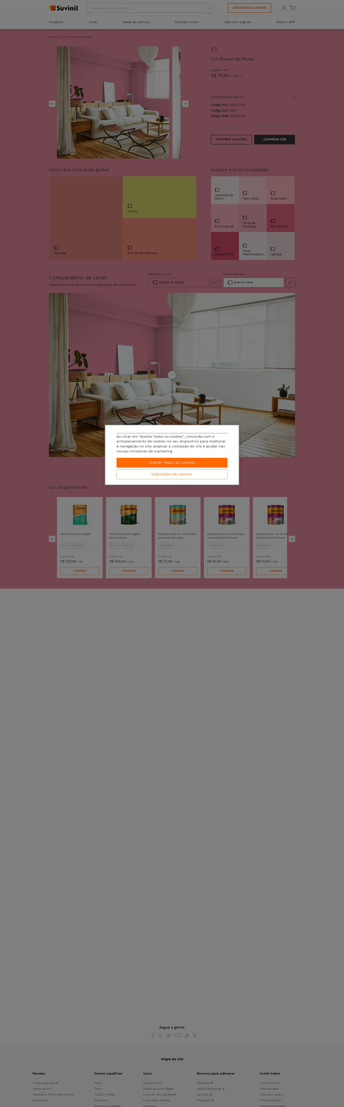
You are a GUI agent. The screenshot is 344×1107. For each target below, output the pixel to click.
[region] (172, 455)
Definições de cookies (171, 474)
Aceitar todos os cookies (172, 462)
